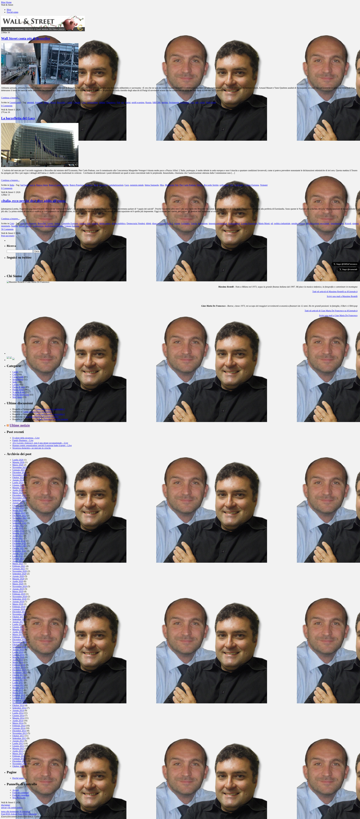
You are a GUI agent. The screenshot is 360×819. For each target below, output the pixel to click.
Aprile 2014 (17, 720)
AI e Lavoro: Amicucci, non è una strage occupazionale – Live (40, 443)
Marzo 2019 (17, 591)
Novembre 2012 (19, 763)
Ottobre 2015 (18, 675)
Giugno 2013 (18, 746)
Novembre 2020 (19, 571)
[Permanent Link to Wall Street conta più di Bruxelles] (39, 83)
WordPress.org (18, 797)
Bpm (96, 185)
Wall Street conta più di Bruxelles (25, 38)
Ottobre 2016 (18, 644)
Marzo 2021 (17, 563)
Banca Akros (42, 185)
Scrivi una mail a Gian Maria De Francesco (338, 315)
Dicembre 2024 (19, 472)
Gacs (126, 185)
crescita (95, 223)
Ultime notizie (20, 425)
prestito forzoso (298, 223)
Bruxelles (61, 102)
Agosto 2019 (18, 589)
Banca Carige (55, 185)
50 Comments (7, 229)
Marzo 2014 (17, 723)
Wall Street (211, 102)
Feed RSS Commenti (27, 814)
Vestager (264, 185)
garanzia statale (137, 185)
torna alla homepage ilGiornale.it (15, 811)
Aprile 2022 (17, 536)
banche (65, 185)
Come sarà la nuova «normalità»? (50, 409)
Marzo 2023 (17, 510)
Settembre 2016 (19, 647)
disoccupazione (159, 223)
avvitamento (31, 223)
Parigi (127, 102)
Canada (77, 102)
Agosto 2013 (18, 741)
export (177, 223)
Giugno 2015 (18, 685)
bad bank (24, 185)
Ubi (231, 185)
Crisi (12, 223)
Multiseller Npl (171, 185)
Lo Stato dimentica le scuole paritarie (42, 417)
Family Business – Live (22, 440)
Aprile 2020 (17, 581)
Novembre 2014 (19, 703)
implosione (203, 223)
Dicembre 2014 (19, 700)
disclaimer (5, 805)
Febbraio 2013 (18, 756)
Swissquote (174, 102)
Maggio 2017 (18, 629)
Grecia (194, 223)
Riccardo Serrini (211, 185)
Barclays (89, 185)
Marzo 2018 (17, 604)
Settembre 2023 (19, 500)
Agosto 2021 (18, 553)
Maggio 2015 (18, 687)
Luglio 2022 (17, 528)
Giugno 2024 (18, 485)
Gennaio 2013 (18, 758)
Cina (83, 102)
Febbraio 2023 (18, 513)
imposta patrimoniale (218, 223)
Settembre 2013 (19, 738)
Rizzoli (348, 223)
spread (22, 226)
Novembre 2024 (19, 475)
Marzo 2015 (17, 693)
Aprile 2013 (17, 751)
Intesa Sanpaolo (152, 185)
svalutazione (38, 226)
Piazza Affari (18, 389)
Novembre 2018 (19, 596)
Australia (39, 102)
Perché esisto (12, 12)
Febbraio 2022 (18, 541)
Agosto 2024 (18, 480)
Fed (118, 102)
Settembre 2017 (19, 619)
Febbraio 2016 (18, 665)
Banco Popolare (77, 185)
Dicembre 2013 (19, 731)
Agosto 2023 (18, 503)
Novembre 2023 (19, 498)
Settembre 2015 (19, 677)
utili (196, 102)
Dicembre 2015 (19, 670)
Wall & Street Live (20, 394)
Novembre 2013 (19, 733)
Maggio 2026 (18, 462)
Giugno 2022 (18, 530)
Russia (148, 102)
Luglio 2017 (17, 624)
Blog (9, 9)
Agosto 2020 (18, 576)
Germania (185, 223)
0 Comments (6, 106)
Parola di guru (18, 387)
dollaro (102, 102)
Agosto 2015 (18, 680)
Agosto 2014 (18, 710)
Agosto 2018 (18, 601)
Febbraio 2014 (18, 725)
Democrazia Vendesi (136, 223)
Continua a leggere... (10, 98)
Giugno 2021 (18, 558)
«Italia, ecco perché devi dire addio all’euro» (33, 201)
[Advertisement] (28, 336)
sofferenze (224, 185)
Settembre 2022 (19, 523)
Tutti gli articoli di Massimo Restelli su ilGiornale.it (334, 291)
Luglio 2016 (17, 652)
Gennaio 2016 (18, 667)
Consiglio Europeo (69, 223)
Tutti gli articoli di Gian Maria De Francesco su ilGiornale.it (331, 310)
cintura (57, 223)
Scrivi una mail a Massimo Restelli (342, 296)
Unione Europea (251, 185)
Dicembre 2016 (19, 639)
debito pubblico (118, 223)
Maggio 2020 (18, 579)
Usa (192, 102)
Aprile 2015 (17, 690)
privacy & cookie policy (11, 807)
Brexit (53, 102)
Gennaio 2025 (18, 470)
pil (272, 223)
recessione (324, 223)
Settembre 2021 (19, 551)
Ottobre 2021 (18, 548)
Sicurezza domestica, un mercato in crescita (31, 448)
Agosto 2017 (18, 622)
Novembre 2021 (19, 546)
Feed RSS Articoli (9, 814)
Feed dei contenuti (20, 792)
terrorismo (184, 102)
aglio (22, 223)
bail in (32, 185)
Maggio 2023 (18, 508)
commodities (92, 102)
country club (84, 223)
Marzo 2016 (17, 662)
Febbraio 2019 (18, 594)
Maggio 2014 (18, 718)
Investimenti (17, 379)
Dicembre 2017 (19, 612)
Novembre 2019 (19, 586)
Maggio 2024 (18, 487)
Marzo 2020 (17, 584)
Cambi (69, 102)
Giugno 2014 (18, 715)
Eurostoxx (111, 102)
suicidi (29, 226)
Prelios (200, 185)
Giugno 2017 (18, 627)
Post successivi (7, 236)
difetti (148, 223)
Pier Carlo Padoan (187, 185)
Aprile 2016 (17, 660)
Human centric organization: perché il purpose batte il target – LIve (42, 445)
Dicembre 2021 (19, 543)
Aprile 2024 (17, 490)
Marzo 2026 (17, 465)
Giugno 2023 (18, 505)
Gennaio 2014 (18, 728)
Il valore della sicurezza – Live (26, 438)
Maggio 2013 (18, 748)
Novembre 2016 (19, 642)
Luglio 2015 (17, 682)
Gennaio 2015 (18, 698)
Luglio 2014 (17, 713)
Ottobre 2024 (18, 477)
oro (122, 102)
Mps (162, 185)
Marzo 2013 (17, 753)
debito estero (105, 223)
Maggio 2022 (18, 533)
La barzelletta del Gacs (18, 118)
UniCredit (238, 185)
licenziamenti (234, 223)
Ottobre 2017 (18, 617)
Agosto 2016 (18, 650)
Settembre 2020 (19, 574)
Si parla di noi (18, 392)
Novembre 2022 (19, 518)
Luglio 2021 (17, 556)
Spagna (14, 226)
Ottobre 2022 (18, 520)
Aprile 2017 (17, 632)
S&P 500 (156, 102)
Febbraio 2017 (18, 637)
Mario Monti (264, 223)
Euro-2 (170, 223)
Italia (12, 185)
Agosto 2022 (18, 525)
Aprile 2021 (17, 561)
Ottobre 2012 (18, 766)
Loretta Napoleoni (249, 223)
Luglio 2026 (17, 460)
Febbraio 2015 (18, 695)
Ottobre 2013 (18, 736)
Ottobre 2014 (18, 705)
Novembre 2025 (19, 467)
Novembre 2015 (19, 672)
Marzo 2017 (17, 634)
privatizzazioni (312, 223)
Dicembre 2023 (19, 495)
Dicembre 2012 (19, 761)
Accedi (15, 790)
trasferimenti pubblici (54, 226)
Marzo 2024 (17, 493)
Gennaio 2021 (18, 568)
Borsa (46, 102)
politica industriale (282, 223)
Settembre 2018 (19, 599)
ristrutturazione (337, 223)
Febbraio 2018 (18, 606)
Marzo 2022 (17, 538)
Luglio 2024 (17, 482)
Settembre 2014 (19, 708)
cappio (50, 223)
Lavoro (15, 384)
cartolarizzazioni (116, 185)
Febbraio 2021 (18, 566)
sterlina (165, 102)
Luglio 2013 (17, 743)
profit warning (138, 102)
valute (202, 102)
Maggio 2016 (18, 657)
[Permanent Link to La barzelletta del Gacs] (39, 166)
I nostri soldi (15, 102)
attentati (30, 102)
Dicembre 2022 (19, 515)
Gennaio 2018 (18, 609)
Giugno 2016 (18, 655)
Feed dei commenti (20, 795)
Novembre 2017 (19, 614)
